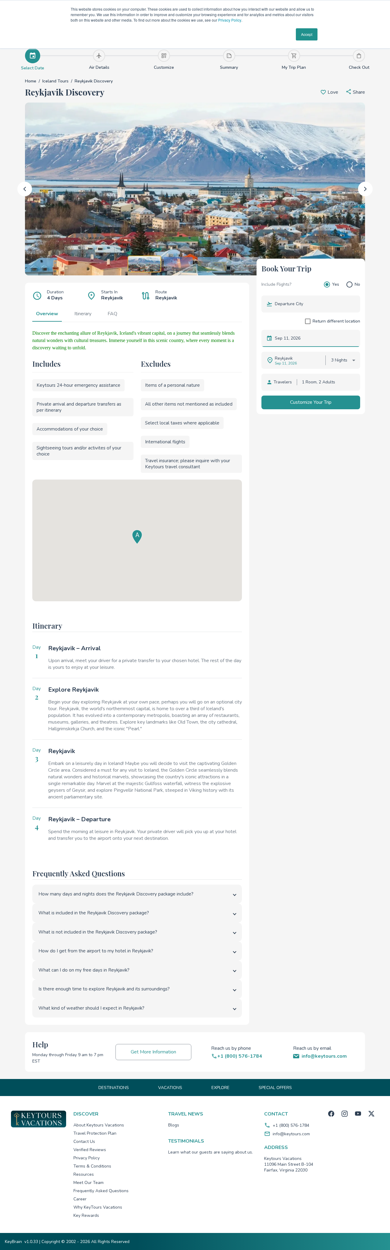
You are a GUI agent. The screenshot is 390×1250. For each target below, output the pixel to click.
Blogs (173, 1125)
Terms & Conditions (92, 1166)
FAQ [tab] (112, 313)
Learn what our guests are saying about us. (210, 1152)
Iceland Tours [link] (55, 81)
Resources (83, 1174)
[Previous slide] (24, 189)
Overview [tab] (47, 313)
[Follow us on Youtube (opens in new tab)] (358, 1114)
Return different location (336, 321)
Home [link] (30, 81)
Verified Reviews (89, 1150)
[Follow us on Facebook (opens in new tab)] (331, 1114)
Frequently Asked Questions (101, 1191)
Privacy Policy (229, 20)
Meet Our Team (88, 1182)
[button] (355, 92)
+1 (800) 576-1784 (291, 1125)
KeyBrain (13, 1242)
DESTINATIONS (113, 1088)
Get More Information (153, 1052)
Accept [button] (306, 34)
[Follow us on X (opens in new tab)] (371, 1114)
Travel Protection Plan (94, 1133)
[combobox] (315, 304)
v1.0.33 (31, 1242)
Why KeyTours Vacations (97, 1207)
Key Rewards (86, 1215)
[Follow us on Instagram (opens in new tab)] (345, 1114)
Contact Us (84, 1141)
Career (80, 1199)
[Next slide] (365, 189)
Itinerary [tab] (82, 313)
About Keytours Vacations (98, 1125)
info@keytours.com (291, 1134)
